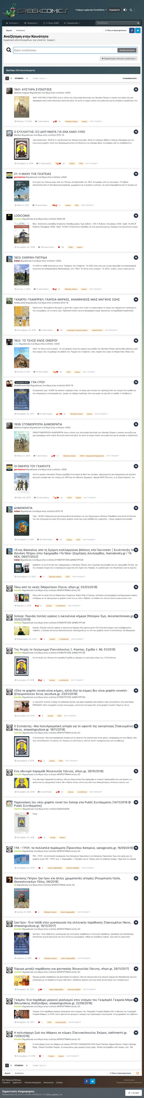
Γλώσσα (5, 1082)
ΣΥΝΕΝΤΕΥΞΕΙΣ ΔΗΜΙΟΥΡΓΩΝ (69, 560)
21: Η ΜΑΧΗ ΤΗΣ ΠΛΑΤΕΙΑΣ (32, 174)
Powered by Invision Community (129, 1082)
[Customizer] (125, 9)
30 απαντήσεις (45, 539)
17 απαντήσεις (44, 163)
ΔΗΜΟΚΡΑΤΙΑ (23, 508)
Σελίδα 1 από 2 (39, 78)
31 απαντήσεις (45, 414)
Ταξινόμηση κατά (129, 78)
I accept (134, 1093)
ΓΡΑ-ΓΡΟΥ (38, 382)
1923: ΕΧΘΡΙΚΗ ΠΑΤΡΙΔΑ (30, 257)
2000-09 (61, 219)
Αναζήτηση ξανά (127, 50)
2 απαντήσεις (46, 792)
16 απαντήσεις (40, 205)
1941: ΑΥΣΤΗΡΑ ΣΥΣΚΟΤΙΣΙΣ (33, 89)
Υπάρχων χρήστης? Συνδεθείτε (90, 10)
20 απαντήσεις (42, 497)
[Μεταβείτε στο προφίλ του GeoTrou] (9, 804)
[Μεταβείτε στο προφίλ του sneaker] (9, 217)
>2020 (67, 92)
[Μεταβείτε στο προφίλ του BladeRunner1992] (9, 384)
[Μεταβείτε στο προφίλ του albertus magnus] (9, 91)
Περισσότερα (72, 23)
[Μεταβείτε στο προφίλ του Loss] (9, 342)
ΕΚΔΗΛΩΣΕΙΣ (63, 809)
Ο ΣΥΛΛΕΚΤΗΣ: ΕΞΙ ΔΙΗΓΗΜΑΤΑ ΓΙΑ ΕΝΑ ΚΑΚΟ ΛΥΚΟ (49, 131)
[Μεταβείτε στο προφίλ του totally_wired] (9, 301)
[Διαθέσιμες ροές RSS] (137, 1073)
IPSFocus (17, 1080)
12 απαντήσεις (42, 289)
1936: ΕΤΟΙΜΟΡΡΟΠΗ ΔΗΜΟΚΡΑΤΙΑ (38, 424)
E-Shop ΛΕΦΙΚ (52, 23)
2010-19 (60, 135)
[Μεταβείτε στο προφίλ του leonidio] (9, 588)
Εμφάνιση (17, 1082)
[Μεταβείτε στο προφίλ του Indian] (9, 259)
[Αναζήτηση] (138, 23)
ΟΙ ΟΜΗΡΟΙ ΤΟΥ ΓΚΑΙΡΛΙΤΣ (32, 466)
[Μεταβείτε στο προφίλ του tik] (9, 880)
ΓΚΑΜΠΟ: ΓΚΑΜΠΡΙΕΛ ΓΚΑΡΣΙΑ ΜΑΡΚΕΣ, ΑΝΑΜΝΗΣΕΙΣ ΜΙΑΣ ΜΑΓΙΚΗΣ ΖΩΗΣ (67, 299)
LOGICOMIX (22, 215)
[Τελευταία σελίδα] (27, 78)
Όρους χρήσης (52, 1094)
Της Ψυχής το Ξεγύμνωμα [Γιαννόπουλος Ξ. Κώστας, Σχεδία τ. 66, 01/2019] (64, 649)
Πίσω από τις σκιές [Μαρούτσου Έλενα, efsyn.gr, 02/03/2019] (55, 587)
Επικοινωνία (49, 1082)
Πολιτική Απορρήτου (33, 1082)
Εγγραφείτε (114, 10)
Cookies (59, 1082)
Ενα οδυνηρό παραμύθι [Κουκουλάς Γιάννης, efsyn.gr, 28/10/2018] (59, 771)
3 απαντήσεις (43, 121)
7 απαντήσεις (41, 456)
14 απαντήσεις (41, 372)
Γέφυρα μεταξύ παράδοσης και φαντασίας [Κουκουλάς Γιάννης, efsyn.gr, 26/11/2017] (71, 968)
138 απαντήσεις (47, 247)
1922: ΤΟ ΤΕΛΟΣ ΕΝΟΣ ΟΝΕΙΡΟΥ (36, 340)
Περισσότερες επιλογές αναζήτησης (119, 58)
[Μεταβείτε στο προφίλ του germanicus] (9, 175)
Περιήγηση (31, 23)
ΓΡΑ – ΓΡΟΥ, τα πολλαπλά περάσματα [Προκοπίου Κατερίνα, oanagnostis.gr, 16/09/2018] (73, 848)
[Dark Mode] (131, 9)
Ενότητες (13, 23)
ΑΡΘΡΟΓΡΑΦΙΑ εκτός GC (68, 590)
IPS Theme (6, 1080)
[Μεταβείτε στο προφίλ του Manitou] (9, 133)
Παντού (129, 23)
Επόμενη (19, 78)
